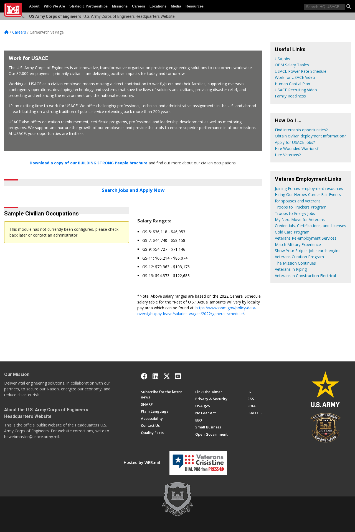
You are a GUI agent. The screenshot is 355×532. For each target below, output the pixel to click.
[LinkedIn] (155, 376)
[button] (348, 6)
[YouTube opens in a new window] (178, 376)
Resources (195, 6)
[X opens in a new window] (166, 376)
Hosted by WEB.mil (142, 462)
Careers (138, 6)
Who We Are (54, 6)
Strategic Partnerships (88, 6)
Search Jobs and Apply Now (133, 190)
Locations (157, 6)
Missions (120, 6)
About (34, 6)
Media (176, 6)
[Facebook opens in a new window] (144, 376)
